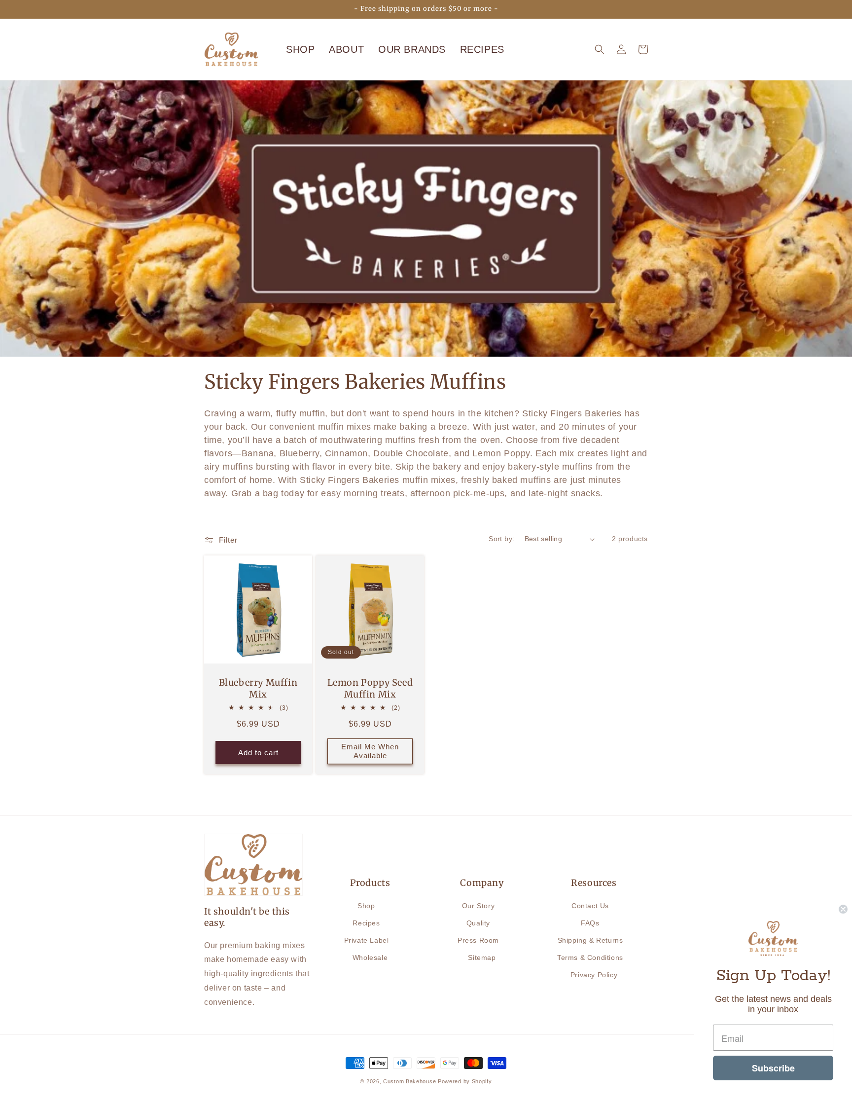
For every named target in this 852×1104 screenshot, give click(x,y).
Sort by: (501, 539)
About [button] (346, 49)
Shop (300, 49)
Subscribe (773, 1068)
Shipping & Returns (590, 940)
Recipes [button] (482, 49)
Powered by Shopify (465, 1081)
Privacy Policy (593, 975)
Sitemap (482, 957)
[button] (599, 49)
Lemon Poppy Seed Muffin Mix (370, 688)
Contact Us (590, 906)
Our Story (478, 906)
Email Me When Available (370, 751)
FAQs (590, 923)
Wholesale (370, 957)
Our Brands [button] (412, 49)
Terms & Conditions (590, 957)
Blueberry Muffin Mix (258, 688)
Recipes (366, 923)
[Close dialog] (843, 909)
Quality (478, 923)
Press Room (478, 940)
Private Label (366, 940)
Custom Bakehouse (409, 1081)
